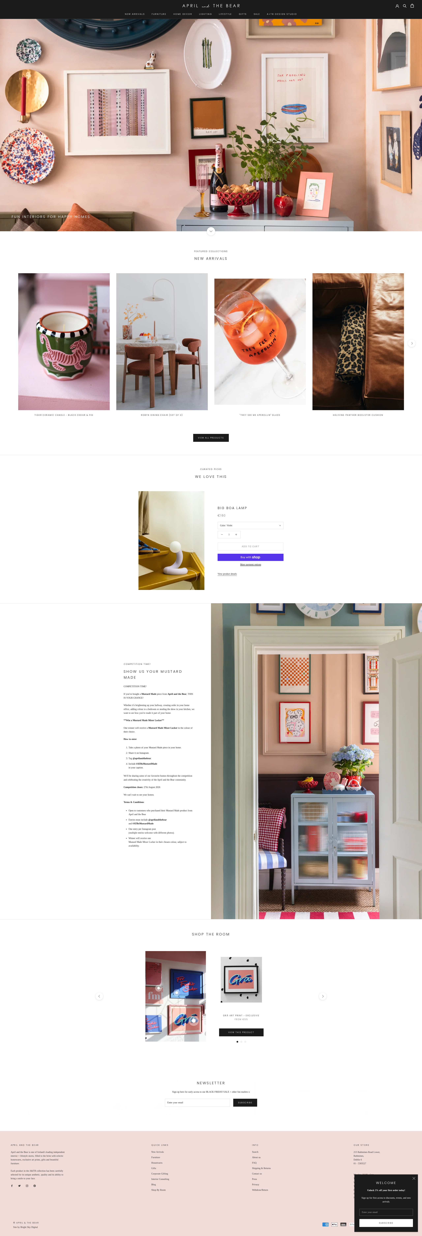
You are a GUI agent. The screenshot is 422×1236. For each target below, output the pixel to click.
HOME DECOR (182, 14)
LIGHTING (205, 14)
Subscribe (386, 1223)
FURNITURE (159, 14)
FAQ (254, 1163)
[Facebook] (12, 1186)
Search (255, 1152)
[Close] (413, 1178)
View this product (241, 1032)
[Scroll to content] (211, 231)
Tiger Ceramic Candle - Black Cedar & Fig (63, 415)
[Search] (405, 5)
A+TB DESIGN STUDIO (282, 14)
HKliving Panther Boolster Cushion (358, 415)
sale (257, 14)
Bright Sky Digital (29, 1227)
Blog (153, 1184)
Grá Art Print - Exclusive (241, 1015)
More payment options (250, 564)
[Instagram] (27, 1186)
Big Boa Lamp (232, 508)
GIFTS (243, 14)
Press (254, 1179)
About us (256, 1157)
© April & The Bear (26, 1222)
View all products (211, 437)
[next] (411, 343)
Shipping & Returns (261, 1168)
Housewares (156, 1163)
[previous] (10, 343)
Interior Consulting (160, 1179)
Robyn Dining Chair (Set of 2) (162, 415)
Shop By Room (158, 1190)
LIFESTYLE (225, 14)
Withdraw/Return (260, 1190)
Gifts (153, 1168)
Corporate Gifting (159, 1173)
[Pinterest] (34, 1186)
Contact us (257, 1173)
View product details (227, 574)
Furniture (155, 1157)
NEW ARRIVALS (135, 14)
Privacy (255, 1184)
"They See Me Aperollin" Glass (260, 415)
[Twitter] (19, 1186)
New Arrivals (157, 1152)
